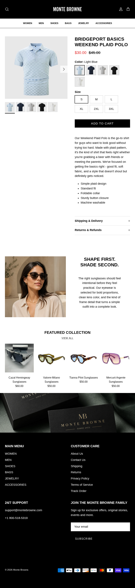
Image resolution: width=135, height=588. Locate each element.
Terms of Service (82, 484)
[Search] (7, 9)
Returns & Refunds (88, 230)
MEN (41, 23)
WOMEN (27, 23)
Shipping (76, 466)
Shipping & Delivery (89, 220)
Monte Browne (20, 569)
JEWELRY (83, 23)
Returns (76, 472)
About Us (77, 453)
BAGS (68, 23)
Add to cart (102, 123)
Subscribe (84, 538)
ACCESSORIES (103, 23)
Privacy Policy (80, 478)
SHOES (54, 23)
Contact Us (78, 460)
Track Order (78, 491)
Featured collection (67, 332)
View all (67, 338)
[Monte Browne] (67, 9)
